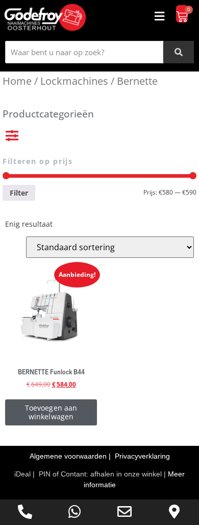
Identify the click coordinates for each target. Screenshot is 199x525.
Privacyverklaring (142, 456)
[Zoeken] (178, 52)
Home (17, 81)
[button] (159, 16)
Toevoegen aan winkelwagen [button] (51, 412)
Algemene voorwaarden (69, 456)
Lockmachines (74, 81)
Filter (19, 193)
